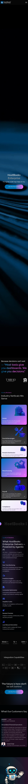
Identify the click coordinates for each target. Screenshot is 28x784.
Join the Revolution (14, 186)
